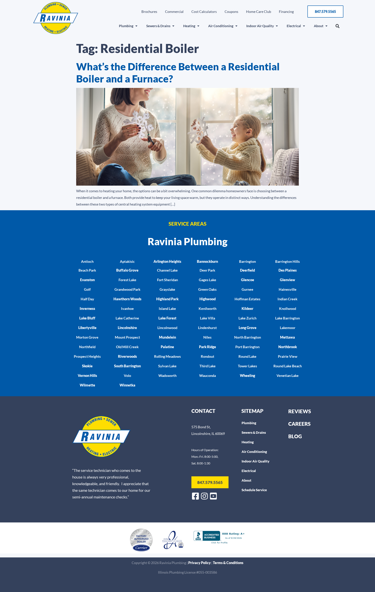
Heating (189, 26)
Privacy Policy (199, 563)
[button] (337, 26)
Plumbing (126, 26)
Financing (286, 11)
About (318, 26)
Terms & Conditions (228, 563)
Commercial (174, 11)
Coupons (231, 11)
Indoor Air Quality (260, 26)
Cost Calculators (204, 11)
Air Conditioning (220, 26)
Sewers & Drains (158, 26)
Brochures (149, 11)
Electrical (294, 26)
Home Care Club (258, 11)
